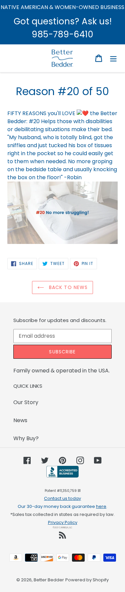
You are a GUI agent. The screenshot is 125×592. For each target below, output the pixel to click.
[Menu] (113, 58)
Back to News (67, 287)
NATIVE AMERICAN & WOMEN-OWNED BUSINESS (62, 7)
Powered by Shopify (87, 580)
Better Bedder (49, 580)
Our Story (25, 402)
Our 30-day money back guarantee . (62, 506)
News (20, 420)
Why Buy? (26, 438)
